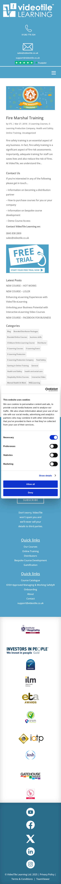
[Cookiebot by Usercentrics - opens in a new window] (45, 390)
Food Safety (41, 360)
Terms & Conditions (22, 879)
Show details (45, 475)
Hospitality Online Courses (18, 377)
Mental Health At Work (16, 383)
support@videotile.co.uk (28, 57)
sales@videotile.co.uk (27, 53)
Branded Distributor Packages (26, 331)
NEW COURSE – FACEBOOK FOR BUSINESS (28, 317)
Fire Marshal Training (24, 117)
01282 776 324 (28, 34)
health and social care (34, 371)
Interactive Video (38, 377)
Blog (9, 331)
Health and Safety (44, 128)
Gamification (30, 565)
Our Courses (30, 546)
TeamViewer (43, 879)
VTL (10, 123)
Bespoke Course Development (30, 560)
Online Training (13, 133)
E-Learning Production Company (20, 360)
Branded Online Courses (17, 337)
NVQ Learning (34, 383)
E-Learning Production (16, 354)
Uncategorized (29, 133)
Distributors (30, 555)
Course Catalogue (30, 580)
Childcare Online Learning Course (21, 343)
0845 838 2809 (13, 233)
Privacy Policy (47, 874)
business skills (36, 337)
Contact (30, 598)
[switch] (54, 446)
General (34, 365)
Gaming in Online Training (18, 365)
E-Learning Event (33, 348)
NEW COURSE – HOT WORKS (21, 285)
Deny (30, 492)
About (30, 594)
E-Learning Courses (38, 123)
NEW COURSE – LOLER (18, 291)
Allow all (30, 484)
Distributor (41, 343)
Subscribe (30, 500)
